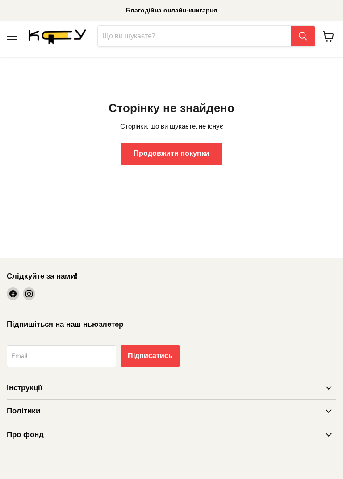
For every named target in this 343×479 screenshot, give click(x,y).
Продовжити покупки (171, 153)
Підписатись (150, 356)
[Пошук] (303, 36)
